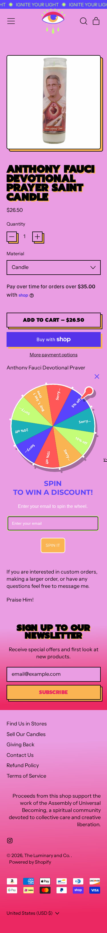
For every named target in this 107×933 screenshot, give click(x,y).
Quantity (16, 224)
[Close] (97, 376)
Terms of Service (26, 776)
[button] (83, 21)
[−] (12, 237)
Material (15, 253)
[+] (37, 237)
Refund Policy (23, 765)
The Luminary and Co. (47, 855)
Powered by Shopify (30, 862)
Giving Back (21, 744)
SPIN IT (53, 545)
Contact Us (20, 755)
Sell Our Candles (26, 734)
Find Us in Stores (27, 724)
